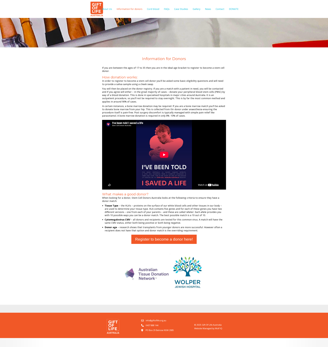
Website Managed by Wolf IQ (208, 328)
